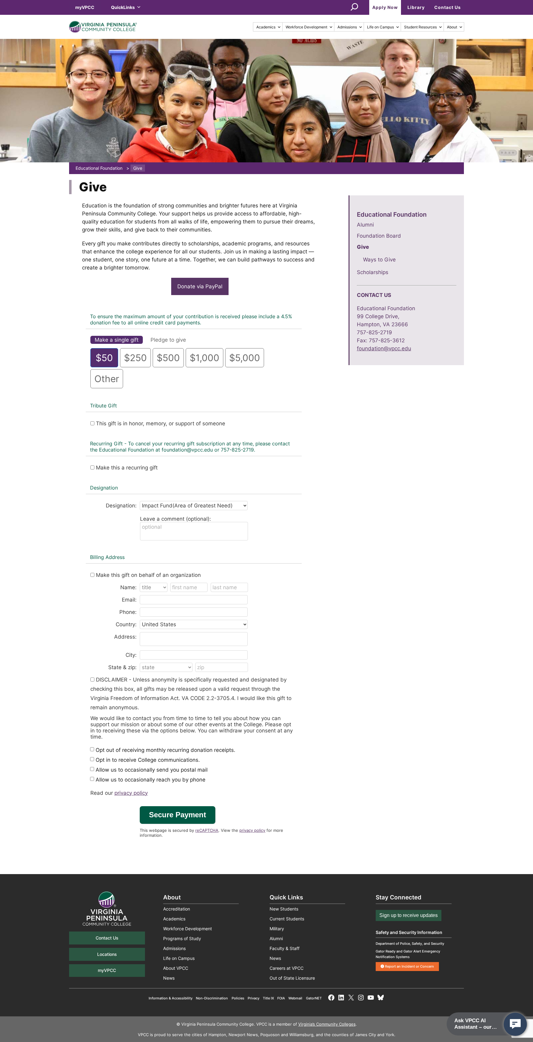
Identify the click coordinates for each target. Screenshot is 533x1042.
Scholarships (372, 272)
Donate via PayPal (199, 286)
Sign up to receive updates (408, 915)
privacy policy (131, 793)
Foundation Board (379, 236)
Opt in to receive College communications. (148, 760)
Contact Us (447, 7)
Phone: (128, 612)
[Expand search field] (354, 7)
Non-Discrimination (212, 998)
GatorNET (314, 998)
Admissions (347, 27)
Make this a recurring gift (127, 468)
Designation (104, 488)
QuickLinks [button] (123, 7)
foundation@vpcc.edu (384, 348)
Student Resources (420, 27)
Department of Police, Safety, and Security (410, 943)
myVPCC (84, 7)
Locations (107, 954)
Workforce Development (306, 27)
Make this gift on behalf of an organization (148, 575)
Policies (238, 998)
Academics (265, 27)
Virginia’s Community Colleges (327, 1024)
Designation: (121, 505)
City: (131, 655)
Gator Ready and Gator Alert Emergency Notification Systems (408, 954)
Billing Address (107, 557)
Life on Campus (380, 27)
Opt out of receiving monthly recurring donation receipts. (165, 750)
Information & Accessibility (170, 998)
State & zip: (122, 667)
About (452, 27)
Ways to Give (379, 259)
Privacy (253, 998)
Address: (125, 637)
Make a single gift (116, 340)
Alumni (365, 225)
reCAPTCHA (206, 830)
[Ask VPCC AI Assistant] (515, 1024)
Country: (126, 624)
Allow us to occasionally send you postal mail (152, 770)
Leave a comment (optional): (175, 519)
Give (363, 247)
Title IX (268, 998)
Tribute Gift (103, 405)
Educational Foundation (392, 214)
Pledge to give (168, 340)
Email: (129, 600)
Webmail (295, 998)
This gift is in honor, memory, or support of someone (160, 423)
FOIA (281, 998)
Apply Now (385, 7)
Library (416, 7)
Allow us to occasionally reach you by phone (150, 780)
